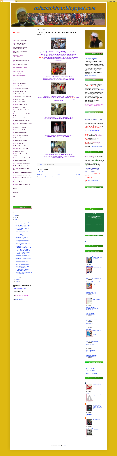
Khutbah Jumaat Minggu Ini (91, 314)
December (18, 221)
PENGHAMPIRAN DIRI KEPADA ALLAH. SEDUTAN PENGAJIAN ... (23, 250)
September (18, 279)
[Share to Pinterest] (53, 164)
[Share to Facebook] (52, 164)
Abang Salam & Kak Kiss (92, 418)
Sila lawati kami (89, 351)
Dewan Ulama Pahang (91, 292)
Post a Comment (42, 171)
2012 (16, 214)
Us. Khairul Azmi (90, 344)
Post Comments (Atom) (48, 176)
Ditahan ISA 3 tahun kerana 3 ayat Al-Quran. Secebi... (24, 256)
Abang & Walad (89, 428)
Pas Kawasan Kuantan (91, 355)
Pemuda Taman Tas (90, 340)
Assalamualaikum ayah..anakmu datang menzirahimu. (23, 235)
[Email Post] (45, 164)
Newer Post (39, 174)
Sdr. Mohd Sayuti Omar (91, 256)
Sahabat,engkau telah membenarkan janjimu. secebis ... (24, 273)
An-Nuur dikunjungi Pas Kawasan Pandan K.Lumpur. (23, 244)
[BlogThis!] (49, 164)
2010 (16, 215)
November (18, 276)
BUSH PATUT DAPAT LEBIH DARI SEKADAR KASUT (23, 253)
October (17, 277)
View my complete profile (90, 75)
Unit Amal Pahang (90, 350)
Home (58, 174)
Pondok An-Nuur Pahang (91, 368)
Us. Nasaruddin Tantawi (91, 277)
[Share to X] (50, 164)
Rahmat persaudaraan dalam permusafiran (22, 262)
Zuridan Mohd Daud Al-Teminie (93, 281)
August (17, 281)
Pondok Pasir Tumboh (91, 367)
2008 (16, 219)
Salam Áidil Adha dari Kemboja (22, 264)
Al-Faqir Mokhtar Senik (91, 58)
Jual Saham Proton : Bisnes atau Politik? (94, 278)
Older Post (77, 174)
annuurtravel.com (19, 299)
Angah (87, 393)
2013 (16, 212)
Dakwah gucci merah (97, 384)
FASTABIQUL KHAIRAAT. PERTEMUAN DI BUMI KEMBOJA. (24, 247)
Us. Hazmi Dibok (90, 313)
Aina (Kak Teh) (89, 383)
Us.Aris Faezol (89, 296)
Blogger (64, 445)
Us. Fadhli (88, 329)
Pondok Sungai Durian (91, 370)
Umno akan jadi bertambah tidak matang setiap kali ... (23, 223)
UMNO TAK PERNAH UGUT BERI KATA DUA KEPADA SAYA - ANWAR (97, 269)
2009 (16, 217)
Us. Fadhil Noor (89, 323)
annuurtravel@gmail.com (21, 298)
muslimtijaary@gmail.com (93, 180)
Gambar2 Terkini (96, 419)
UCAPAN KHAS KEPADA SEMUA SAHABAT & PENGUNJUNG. (23, 226)
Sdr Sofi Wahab (89, 266)
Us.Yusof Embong (90, 307)
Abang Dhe (88, 404)
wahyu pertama (96, 429)
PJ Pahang (88, 318)
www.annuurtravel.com (97, 146)
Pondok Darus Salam (90, 372)
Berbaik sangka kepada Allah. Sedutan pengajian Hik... (22, 238)
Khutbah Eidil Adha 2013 (91, 293)
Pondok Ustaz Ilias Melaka (91, 373)
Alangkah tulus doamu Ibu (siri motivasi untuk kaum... (22, 267)
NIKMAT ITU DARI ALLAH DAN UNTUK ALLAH (22, 229)
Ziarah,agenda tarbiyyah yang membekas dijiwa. (22, 232)
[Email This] (47, 164)
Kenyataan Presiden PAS (91, 356)
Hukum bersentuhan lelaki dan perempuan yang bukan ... (22, 270)
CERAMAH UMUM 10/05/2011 (92, 341)
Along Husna (89, 414)
